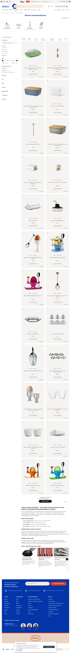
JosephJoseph (19, 607)
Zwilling (17, 609)
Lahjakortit (30, 607)
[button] (45, 39)
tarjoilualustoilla (49, 541)
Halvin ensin (29, 39)
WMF (38, 534)
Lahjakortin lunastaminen (53, 613)
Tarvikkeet (28, 520)
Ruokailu (6, 601)
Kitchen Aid (18, 605)
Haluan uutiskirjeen (58, 583)
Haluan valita (18, 650)
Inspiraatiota (57, 9)
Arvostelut (50, 599)
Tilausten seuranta (52, 607)
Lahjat (67, 9)
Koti (5, 611)
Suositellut (23, 38)
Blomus (23, 532)
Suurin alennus (60, 39)
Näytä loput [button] (45, 501)
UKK (49, 615)
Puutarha (6, 605)
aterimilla (23, 541)
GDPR (29, 611)
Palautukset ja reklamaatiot (34, 599)
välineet (26, 524)
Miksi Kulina (50, 611)
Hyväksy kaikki (49, 646)
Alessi (36, 535)
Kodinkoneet (7, 603)
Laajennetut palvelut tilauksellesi (35, 601)
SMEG (17, 603)
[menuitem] (5, 10)
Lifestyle (6, 609)
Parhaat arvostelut (52, 39)
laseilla (34, 541)
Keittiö (5, 599)
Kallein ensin (36, 39)
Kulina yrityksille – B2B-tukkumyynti (56, 603)
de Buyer (18, 611)
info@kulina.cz (9, 624)
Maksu (29, 603)
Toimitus (30, 605)
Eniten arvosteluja (43, 39)
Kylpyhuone (6, 607)
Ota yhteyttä (31, 613)
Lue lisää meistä (51, 601)
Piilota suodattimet (7, 37)
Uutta (63, 9)
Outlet (5, 613)
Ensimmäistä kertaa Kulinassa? (54, 605)
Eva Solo (18, 613)
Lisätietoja (21, 649)
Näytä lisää (4, 55)
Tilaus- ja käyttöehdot (33, 609)
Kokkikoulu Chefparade (53, 609)
